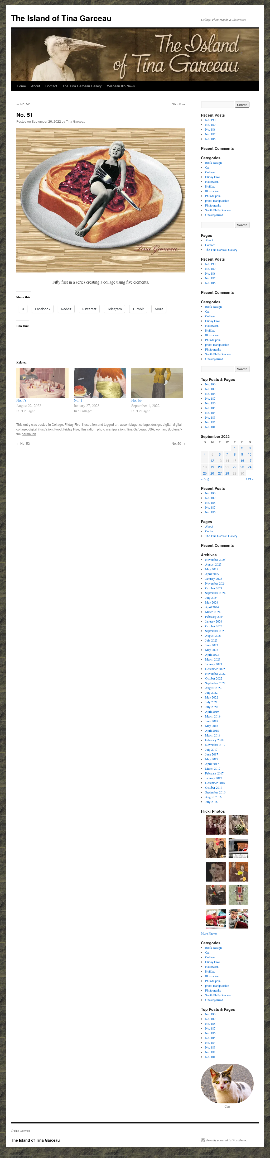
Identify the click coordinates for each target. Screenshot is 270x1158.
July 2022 (211, 692)
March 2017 (212, 768)
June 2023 (211, 645)
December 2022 (215, 669)
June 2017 (211, 754)
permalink (29, 434)
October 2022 (213, 678)
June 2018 (211, 721)
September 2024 (215, 593)
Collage (57, 424)
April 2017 (212, 764)
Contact (51, 85)
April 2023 (212, 654)
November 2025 (215, 559)
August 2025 (213, 564)
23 (242, 467)
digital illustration (40, 429)
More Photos (209, 933)
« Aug (205, 478)
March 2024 (212, 612)
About (35, 85)
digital (167, 424)
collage (144, 424)
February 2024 (214, 616)
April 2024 (212, 607)
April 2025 (212, 574)
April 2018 (212, 730)
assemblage (129, 424)
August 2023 (213, 635)
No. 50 (178, 104)
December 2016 (215, 783)
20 (220, 467)
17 (250, 460)
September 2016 (215, 792)
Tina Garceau (75, 121)
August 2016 (213, 797)
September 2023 (215, 631)
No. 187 (210, 134)
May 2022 (211, 697)
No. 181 (210, 427)
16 (242, 460)
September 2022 (215, 683)
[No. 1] (100, 383)
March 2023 (212, 659)
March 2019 (212, 716)
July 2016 (211, 802)
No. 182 (210, 422)
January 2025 (213, 578)
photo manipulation (111, 429)
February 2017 (214, 773)
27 (220, 473)
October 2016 (213, 787)
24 (250, 467)
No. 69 (136, 400)
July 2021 (211, 702)
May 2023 (211, 650)
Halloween (212, 181)
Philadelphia (212, 196)
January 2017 (213, 778)
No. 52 (23, 104)
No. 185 (210, 408)
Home (21, 85)
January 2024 (213, 621)
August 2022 (213, 688)
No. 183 (210, 417)
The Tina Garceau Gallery (82, 85)
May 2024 (211, 602)
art (116, 424)
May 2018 (211, 726)
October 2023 (213, 626)
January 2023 (213, 664)
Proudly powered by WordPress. (226, 1140)
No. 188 (210, 129)
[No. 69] (157, 383)
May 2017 (211, 759)
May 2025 (211, 569)
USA (150, 429)
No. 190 (210, 120)
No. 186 (210, 139)
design (156, 424)
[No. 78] (42, 383)
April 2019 (212, 711)
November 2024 (215, 583)
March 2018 (212, 735)
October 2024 (213, 588)
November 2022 (215, 673)
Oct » (250, 478)
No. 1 (78, 400)
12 (212, 460)
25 (205, 473)
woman (161, 429)
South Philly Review (218, 210)
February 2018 (214, 740)
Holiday (210, 186)
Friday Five (72, 424)
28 (227, 473)
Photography (213, 205)
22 (235, 467)
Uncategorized (214, 215)
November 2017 (215, 745)
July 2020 (211, 707)
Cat (207, 167)
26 (212, 473)
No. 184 (210, 412)
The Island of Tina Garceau (61, 17)
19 (212, 467)
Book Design (213, 162)
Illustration (89, 424)
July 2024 (211, 597)
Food (58, 429)
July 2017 (211, 749)
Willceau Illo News (121, 85)
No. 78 (21, 400)
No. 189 (210, 124)
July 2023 (211, 640)
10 (250, 454)
